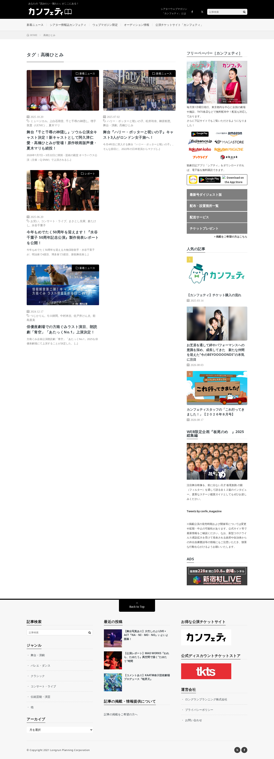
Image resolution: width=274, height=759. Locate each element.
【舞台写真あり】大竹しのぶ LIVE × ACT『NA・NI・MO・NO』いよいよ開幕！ (146, 635)
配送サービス (199, 217)
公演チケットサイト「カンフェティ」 (179, 25)
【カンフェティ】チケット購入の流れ (214, 295)
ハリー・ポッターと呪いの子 (125, 120)
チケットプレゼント (204, 228)
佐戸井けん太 (82, 315)
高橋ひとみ (126, 125)
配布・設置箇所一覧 (204, 206)
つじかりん (37, 315)
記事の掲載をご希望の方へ (121, 714)
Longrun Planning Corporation (70, 750)
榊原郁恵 (164, 120)
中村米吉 (65, 315)
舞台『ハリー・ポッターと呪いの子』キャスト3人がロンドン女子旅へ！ (138, 134)
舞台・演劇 (110, 125)
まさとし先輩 (77, 221)
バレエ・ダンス (40, 665)
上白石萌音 (57, 120)
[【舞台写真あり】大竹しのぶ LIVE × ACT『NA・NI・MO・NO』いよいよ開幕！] (113, 638)
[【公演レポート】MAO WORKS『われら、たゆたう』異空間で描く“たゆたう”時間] (113, 660)
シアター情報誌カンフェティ (68, 25)
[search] (244, 12)
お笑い (34, 221)
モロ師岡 (52, 315)
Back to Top (137, 607)
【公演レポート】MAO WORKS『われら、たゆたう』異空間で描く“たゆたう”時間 (146, 657)
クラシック (38, 676)
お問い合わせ (193, 720)
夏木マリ (54, 125)
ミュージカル (38, 120)
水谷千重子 (39, 225)
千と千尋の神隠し (77, 120)
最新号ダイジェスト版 (206, 194)
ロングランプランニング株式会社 (206, 699)
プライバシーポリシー (199, 710)
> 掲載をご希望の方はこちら (230, 236)
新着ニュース (35, 25)
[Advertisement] (139, 211)
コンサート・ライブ (53, 221)
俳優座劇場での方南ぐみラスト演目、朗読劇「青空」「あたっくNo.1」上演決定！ (62, 329)
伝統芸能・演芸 (40, 697)
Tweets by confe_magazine (204, 511)
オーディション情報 (136, 25)
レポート (90, 173)
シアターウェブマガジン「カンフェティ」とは (174, 11)
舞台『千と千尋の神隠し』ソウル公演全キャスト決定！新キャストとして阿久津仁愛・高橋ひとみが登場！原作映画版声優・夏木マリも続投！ (62, 139)
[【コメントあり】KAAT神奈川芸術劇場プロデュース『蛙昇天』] (113, 682)
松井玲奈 (151, 120)
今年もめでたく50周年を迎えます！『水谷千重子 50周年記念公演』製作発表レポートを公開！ (63, 237)
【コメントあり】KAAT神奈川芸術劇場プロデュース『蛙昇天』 (147, 677)
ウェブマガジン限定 (105, 25)
